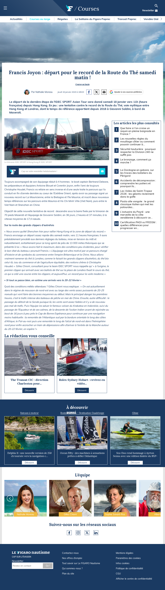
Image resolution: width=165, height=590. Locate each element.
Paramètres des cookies (128, 558)
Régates (63, 19)
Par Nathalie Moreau (42, 92)
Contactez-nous (70, 553)
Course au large (82, 84)
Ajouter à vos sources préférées (128, 92)
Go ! (48, 565)
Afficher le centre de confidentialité (134, 578)
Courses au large (40, 19)
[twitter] (87, 532)
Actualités (16, 19)
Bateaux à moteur (29, 413)
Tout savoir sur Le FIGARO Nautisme (81, 563)
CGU (118, 573)
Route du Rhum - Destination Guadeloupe (82, 413)
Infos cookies (122, 563)
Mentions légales (124, 553)
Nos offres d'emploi (72, 558)
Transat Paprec (127, 19)
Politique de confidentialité (129, 568)
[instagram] (78, 532)
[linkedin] (95, 532)
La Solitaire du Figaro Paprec (93, 19)
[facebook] (69, 532)
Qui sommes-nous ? (72, 568)
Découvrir (29, 462)
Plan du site (68, 573)
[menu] (5, 8)
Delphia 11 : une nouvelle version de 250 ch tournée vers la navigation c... (29, 454)
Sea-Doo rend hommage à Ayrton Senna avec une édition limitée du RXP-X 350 (135, 456)
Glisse (135, 413)
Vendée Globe (152, 19)
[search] (156, 5)
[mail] (156, 10)
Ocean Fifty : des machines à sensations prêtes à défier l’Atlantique (82, 454)
